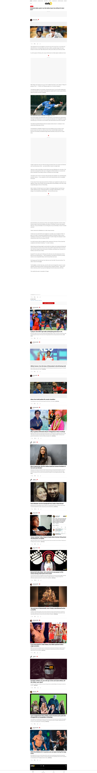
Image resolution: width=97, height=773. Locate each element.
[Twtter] (39, 766)
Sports (32, 6)
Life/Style (34, 548)
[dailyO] (48, 3)
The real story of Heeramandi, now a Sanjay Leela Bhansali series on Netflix (48, 609)
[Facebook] (41, 766)
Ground (34, 621)
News (33, 408)
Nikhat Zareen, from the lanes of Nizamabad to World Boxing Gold (48, 366)
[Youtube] (43, 766)
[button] (38, 19)
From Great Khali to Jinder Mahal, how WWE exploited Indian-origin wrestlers (47, 645)
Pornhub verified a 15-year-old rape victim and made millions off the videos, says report (48, 681)
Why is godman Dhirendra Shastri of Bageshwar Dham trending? (48, 431)
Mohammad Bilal (35, 307)
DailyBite (34, 442)
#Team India (32, 300)
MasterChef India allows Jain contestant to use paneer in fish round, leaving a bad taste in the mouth (47, 572)
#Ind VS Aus (40, 300)
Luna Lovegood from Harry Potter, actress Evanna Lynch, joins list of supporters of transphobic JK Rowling (48, 716)
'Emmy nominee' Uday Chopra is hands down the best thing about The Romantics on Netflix (48, 537)
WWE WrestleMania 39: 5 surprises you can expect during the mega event (48, 752)
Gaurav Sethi (35, 19)
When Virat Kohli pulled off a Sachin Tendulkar (43, 399)
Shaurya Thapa (35, 512)
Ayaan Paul (34, 691)
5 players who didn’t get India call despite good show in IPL (46, 331)
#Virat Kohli (36, 300)
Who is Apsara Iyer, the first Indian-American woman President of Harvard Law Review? (48, 467)
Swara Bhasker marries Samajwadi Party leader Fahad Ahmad (47, 503)
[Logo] (33, 766)
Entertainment (35, 480)
